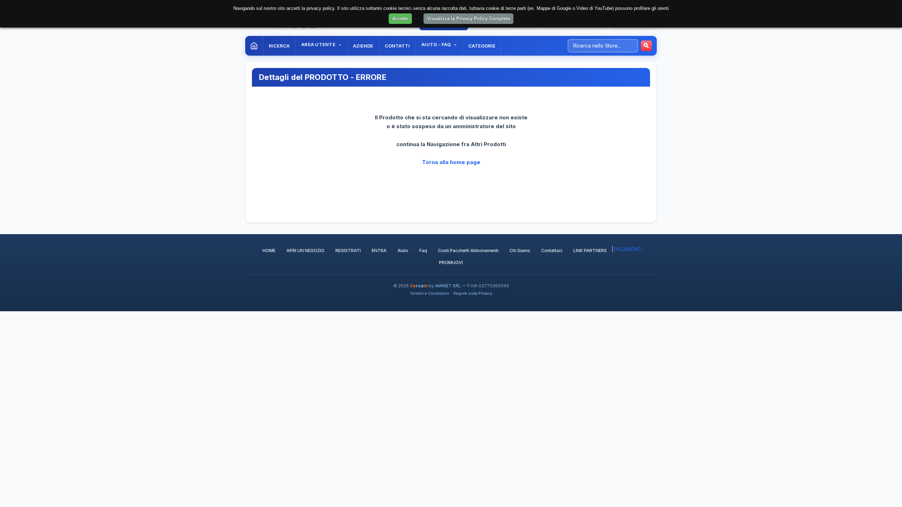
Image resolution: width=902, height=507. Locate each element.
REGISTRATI (348, 250)
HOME (269, 250)
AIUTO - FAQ (436, 44)
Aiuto (402, 250)
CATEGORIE (481, 46)
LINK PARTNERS (590, 250)
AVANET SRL (448, 285)
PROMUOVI (451, 262)
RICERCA (279, 46)
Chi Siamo (519, 250)
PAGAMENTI (628, 249)
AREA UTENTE (318, 44)
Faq (423, 250)
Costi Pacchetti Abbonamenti (468, 250)
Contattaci (551, 250)
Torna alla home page (451, 162)
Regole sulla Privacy (472, 293)
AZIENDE (363, 46)
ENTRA (379, 250)
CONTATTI (397, 46)
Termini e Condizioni (429, 293)
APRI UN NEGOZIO (305, 250)
